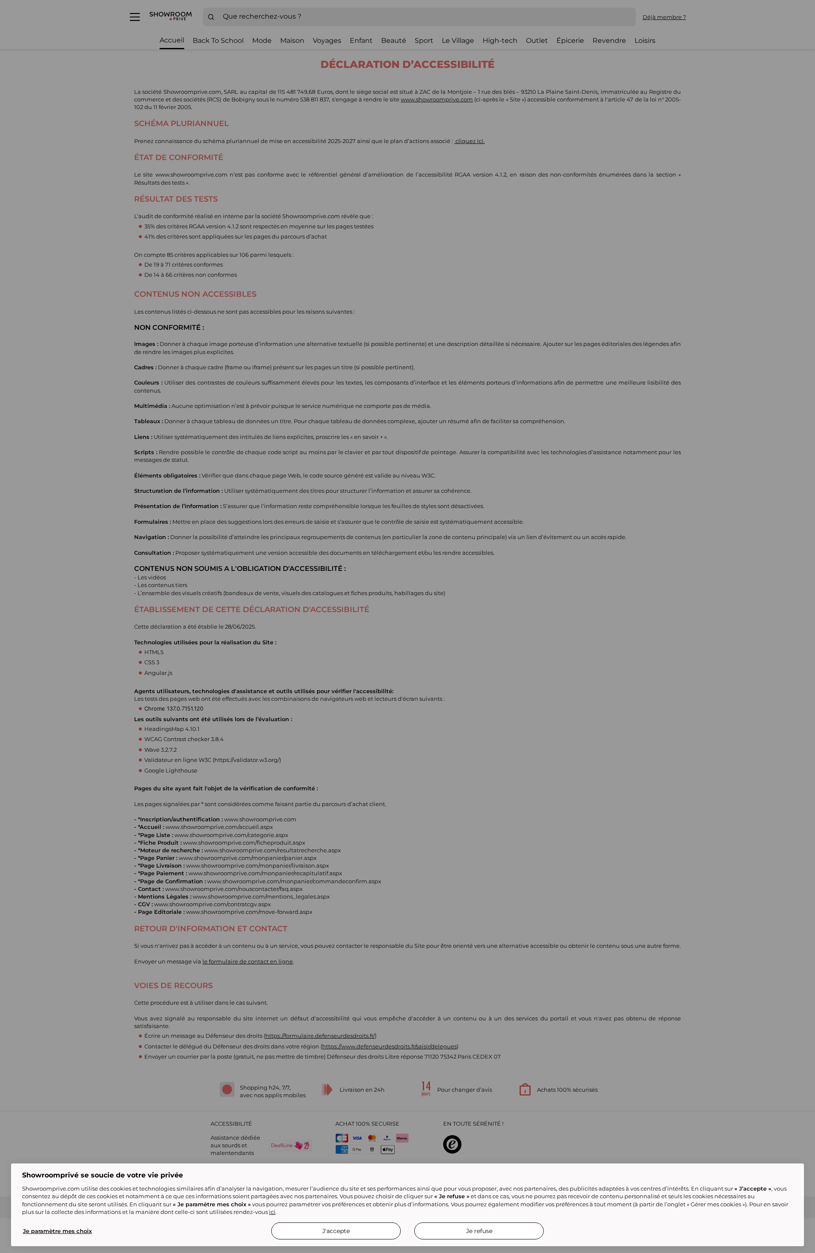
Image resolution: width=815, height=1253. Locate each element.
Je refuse (479, 1231)
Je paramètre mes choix (57, 1231)
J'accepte (336, 1231)
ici (272, 1211)
